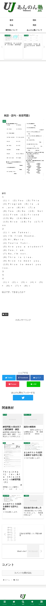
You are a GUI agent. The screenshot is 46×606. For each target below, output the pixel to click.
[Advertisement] (23, 86)
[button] (41, 357)
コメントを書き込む (23, 573)
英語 (6, 314)
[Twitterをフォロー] (23, 397)
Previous (2, 47)
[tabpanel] (14, 46)
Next (44, 47)
